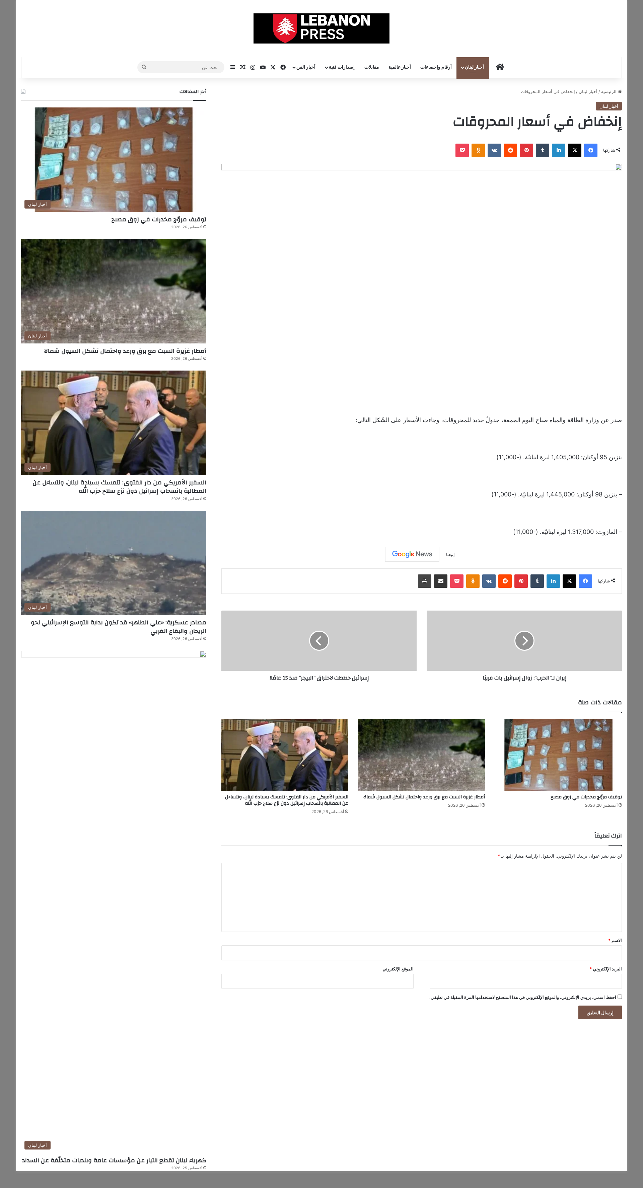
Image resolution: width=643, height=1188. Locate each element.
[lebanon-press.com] (322, 28)
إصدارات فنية (342, 67)
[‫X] (574, 150)
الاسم (615, 940)
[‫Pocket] (462, 150)
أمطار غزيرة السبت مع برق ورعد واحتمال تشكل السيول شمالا (424, 797)
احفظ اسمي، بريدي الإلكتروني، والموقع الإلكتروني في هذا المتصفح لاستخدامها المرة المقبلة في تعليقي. (522, 997)
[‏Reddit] (510, 150)
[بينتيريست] (526, 150)
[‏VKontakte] (494, 150)
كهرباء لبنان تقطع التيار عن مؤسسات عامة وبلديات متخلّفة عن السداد (114, 1160)
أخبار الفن (305, 67)
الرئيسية (609, 91)
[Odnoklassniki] (478, 150)
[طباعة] (424, 581)
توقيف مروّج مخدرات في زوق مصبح (586, 797)
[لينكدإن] (558, 150)
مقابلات (371, 67)
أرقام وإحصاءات (436, 67)
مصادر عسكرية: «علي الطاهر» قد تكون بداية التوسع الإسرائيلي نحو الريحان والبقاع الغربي (118, 626)
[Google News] (412, 554)
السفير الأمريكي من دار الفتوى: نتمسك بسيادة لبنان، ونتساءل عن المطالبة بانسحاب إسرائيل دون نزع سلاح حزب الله (286, 800)
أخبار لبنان (474, 67)
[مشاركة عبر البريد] (440, 581)
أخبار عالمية (399, 67)
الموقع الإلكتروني (398, 968)
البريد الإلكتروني (605, 968)
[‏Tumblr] (542, 150)
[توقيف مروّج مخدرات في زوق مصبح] (558, 755)
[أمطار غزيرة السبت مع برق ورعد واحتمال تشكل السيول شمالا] (421, 755)
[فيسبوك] (590, 150)
